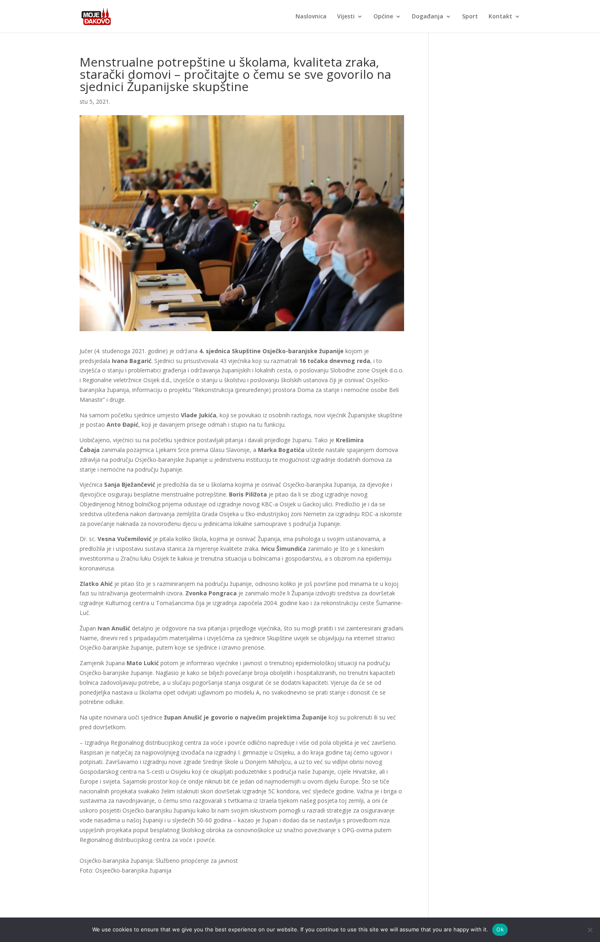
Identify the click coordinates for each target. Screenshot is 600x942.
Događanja (427, 16)
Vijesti (346, 16)
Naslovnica (311, 16)
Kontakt (500, 16)
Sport (470, 16)
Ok (500, 929)
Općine (383, 16)
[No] (590, 930)
